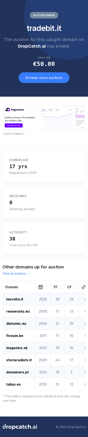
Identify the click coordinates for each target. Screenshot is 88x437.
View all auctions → (16, 273)
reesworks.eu (18, 311)
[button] (19, 287)
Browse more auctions (44, 78)
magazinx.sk (17, 348)
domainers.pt (17, 372)
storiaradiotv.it (19, 360)
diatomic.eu (16, 323)
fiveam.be (14, 336)
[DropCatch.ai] (20, 427)
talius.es (13, 384)
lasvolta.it (14, 299)
